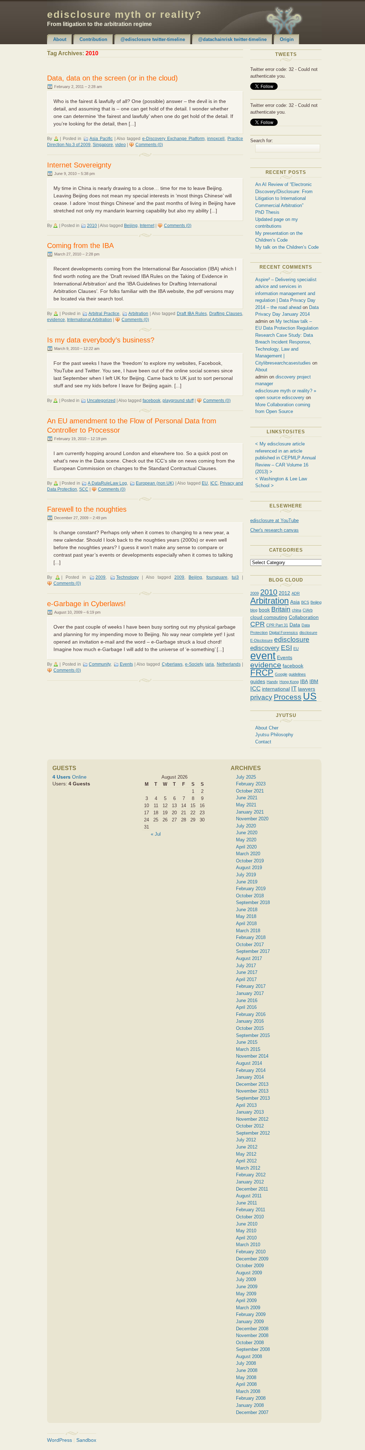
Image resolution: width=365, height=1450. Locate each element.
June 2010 (246, 1224)
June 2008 (246, 1370)
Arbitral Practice (103, 313)
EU (205, 483)
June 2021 (246, 797)
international (276, 689)
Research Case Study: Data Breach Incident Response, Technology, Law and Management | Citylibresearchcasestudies (284, 349)
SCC (83, 489)
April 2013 (246, 1105)
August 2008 (249, 1356)
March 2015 (248, 1049)
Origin (287, 39)
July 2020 (246, 826)
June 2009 (246, 1286)
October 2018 (250, 895)
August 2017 (249, 958)
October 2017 (250, 944)
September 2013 (253, 1098)
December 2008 (252, 1328)
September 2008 (253, 1349)
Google (281, 674)
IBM (313, 681)
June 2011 (246, 1203)
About (59, 39)
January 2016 (250, 1021)
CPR (257, 624)
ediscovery (264, 648)
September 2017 (253, 951)
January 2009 (250, 1321)
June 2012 (246, 1147)
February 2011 (250, 1209)
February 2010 (251, 1251)
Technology (127, 577)
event (263, 655)
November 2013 (252, 1091)
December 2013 (252, 1084)
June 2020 (246, 832)
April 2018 (246, 923)
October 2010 (250, 1216)
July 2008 (246, 1363)
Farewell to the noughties (87, 509)
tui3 (235, 577)
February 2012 (251, 1174)
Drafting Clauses (225, 313)
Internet (147, 225)
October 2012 (250, 1126)
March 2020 (248, 853)
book (264, 610)
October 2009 (250, 1265)
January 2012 (250, 1182)
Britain (281, 609)
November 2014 (252, 1056)
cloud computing (268, 617)
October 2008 (250, 1342)
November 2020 (252, 818)
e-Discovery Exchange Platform (173, 138)
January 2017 (250, 993)
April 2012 (246, 1160)
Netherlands (229, 664)
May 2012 (246, 1154)
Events (126, 664)
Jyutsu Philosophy (274, 734)
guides (257, 681)
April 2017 (246, 979)
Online (69, 777)
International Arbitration (89, 319)
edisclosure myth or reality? (124, 14)
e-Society (194, 664)
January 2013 (250, 1112)
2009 (101, 577)
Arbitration (138, 313)
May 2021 (246, 804)
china (296, 610)
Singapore (103, 144)
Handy (272, 682)
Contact (263, 741)
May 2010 (246, 1230)
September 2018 (253, 902)
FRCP (261, 672)
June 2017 (246, 972)
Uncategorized (101, 400)
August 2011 (249, 1195)
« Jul (156, 834)
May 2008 (246, 1377)
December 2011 (252, 1189)
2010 (92, 225)
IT (294, 688)
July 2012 (246, 1139)
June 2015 (246, 1042)
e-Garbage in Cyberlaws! (86, 604)
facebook (151, 400)
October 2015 (250, 1028)
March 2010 (248, 1244)
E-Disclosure (261, 640)
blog (253, 610)
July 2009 (246, 1279)
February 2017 (251, 986)
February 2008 (251, 1398)
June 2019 (246, 881)
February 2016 (251, 1014)
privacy (261, 697)
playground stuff (178, 400)
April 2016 (246, 1007)
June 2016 (246, 1000)
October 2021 (250, 791)
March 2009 (248, 1307)
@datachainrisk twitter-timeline (232, 39)
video (120, 144)
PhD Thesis (267, 212)
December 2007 (252, 1412)
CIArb (308, 610)
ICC (214, 483)
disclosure (308, 632)
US (310, 696)
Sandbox (86, 1440)
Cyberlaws (172, 664)
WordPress (59, 1440)
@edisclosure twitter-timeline (152, 39)
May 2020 (246, 839)
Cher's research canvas (274, 530)
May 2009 (246, 1293)
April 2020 (246, 847)
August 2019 (249, 867)
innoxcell (216, 138)
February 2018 (251, 937)
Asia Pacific (101, 138)
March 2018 (248, 930)
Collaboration (304, 617)
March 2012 (248, 1168)
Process (288, 697)
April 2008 (246, 1384)
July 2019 (246, 874)
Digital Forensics (283, 632)
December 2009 (252, 1258)
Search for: (261, 140)
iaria (209, 664)
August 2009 (249, 1272)
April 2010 (246, 1237)
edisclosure (291, 639)
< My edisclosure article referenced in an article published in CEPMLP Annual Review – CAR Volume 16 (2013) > (285, 457)
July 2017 (246, 965)
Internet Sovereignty (79, 165)
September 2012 (253, 1133)
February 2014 (251, 1070)
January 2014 (250, 1077)
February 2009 (251, 1314)
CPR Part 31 (277, 625)
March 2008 (248, 1391)
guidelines (297, 674)
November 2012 (252, 1119)
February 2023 (251, 783)
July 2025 (246, 777)
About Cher (266, 728)
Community (99, 664)
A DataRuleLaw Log (107, 483)
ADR (296, 593)
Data (294, 625)
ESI (286, 647)
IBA (304, 681)
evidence (56, 319)
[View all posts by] (57, 138)
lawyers (306, 689)
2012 (284, 593)
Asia (295, 602)
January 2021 (250, 812)
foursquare (216, 577)
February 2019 (251, 888)
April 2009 (246, 1300)
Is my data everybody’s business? (100, 340)
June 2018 (246, 909)
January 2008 (250, 1405)
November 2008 (252, 1335)
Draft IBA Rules (192, 313)
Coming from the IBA (80, 245)
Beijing (131, 225)
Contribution (93, 39)
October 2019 (250, 860)
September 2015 (253, 1035)
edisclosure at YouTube (274, 520)
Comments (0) (149, 144)
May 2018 (246, 916)
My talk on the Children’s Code (287, 247)
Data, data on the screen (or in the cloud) (112, 78)
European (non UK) (155, 483)
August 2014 (249, 1063)
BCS (305, 602)
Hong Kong (289, 682)
